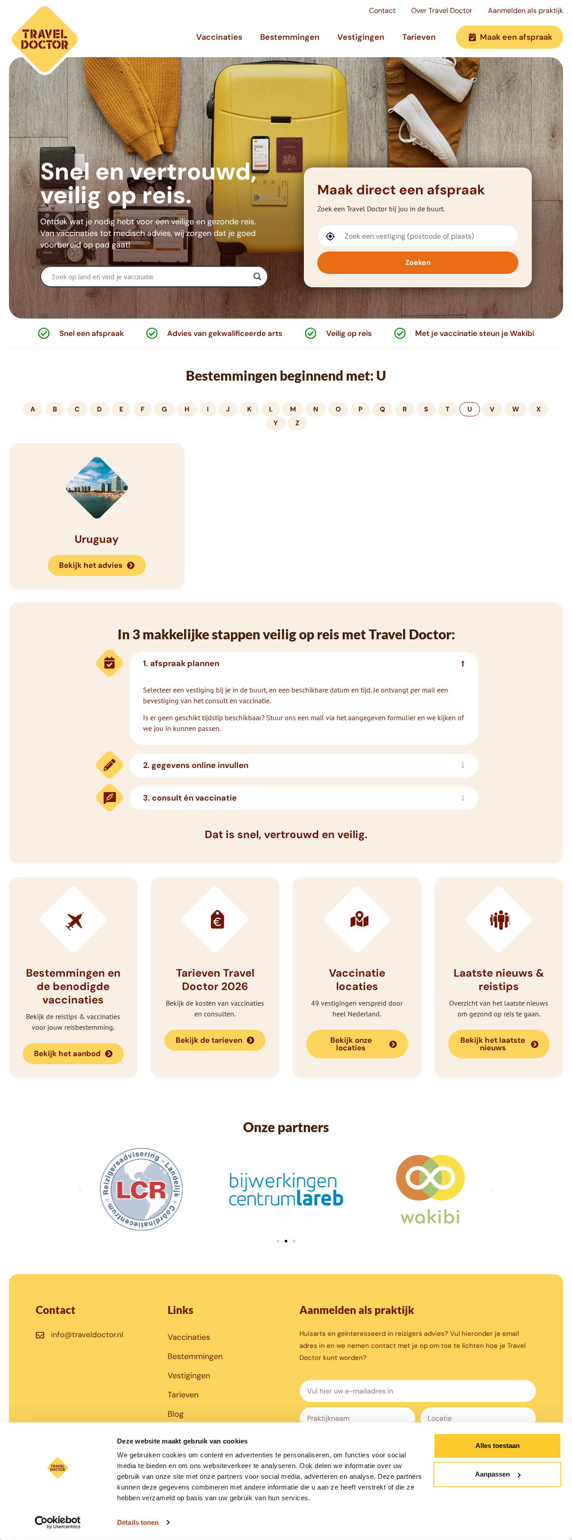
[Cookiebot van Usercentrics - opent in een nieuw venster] (58, 1522)
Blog (176, 1414)
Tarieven (419, 37)
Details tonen (138, 1522)
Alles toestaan (497, 1445)
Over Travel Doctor (441, 10)
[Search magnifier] (257, 276)
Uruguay (97, 539)
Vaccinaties (219, 37)
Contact (382, 10)
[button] (80, 1189)
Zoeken (418, 262)
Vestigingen (360, 37)
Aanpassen (492, 1474)
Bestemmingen (290, 37)
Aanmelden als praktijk (525, 10)
